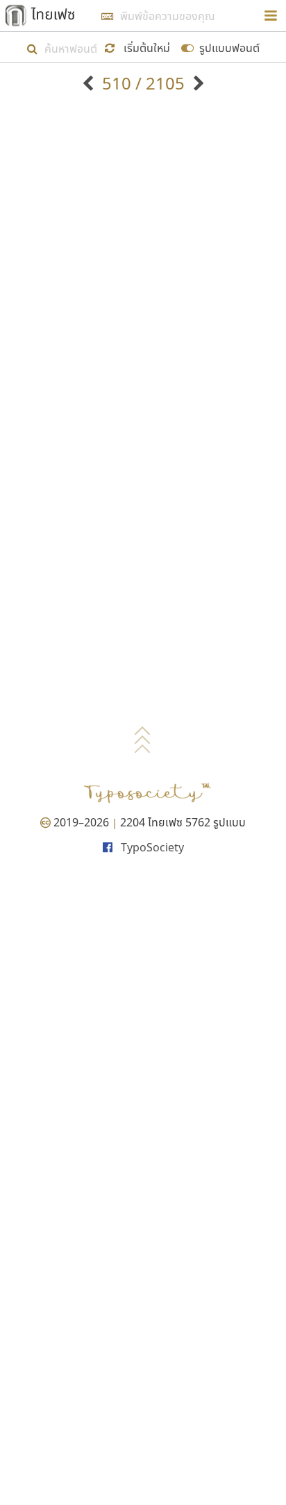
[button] (139, 47)
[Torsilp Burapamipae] (90, 82)
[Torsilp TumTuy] (197, 82)
